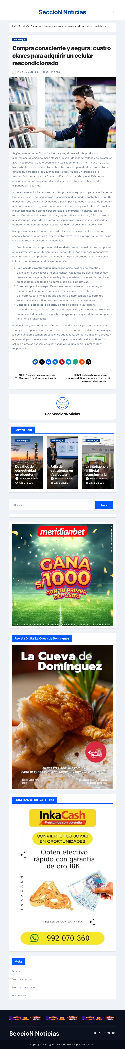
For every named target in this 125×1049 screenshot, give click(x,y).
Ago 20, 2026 (96, 482)
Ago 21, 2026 (26, 482)
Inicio (14, 26)
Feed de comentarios (24, 987)
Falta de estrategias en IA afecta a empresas (61, 472)
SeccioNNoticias (31, 72)
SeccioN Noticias (62, 12)
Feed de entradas (22, 979)
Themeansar (87, 1044)
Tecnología (24, 26)
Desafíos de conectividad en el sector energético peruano (25, 474)
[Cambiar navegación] (13, 12)
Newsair (71, 1044)
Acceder (16, 971)
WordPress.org (20, 995)
